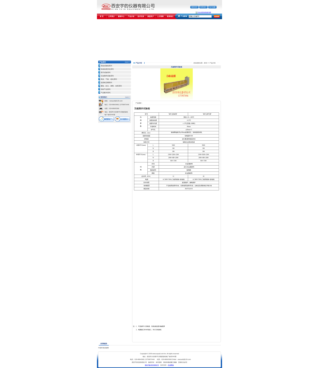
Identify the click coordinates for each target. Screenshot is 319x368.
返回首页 (194, 7)
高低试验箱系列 (106, 66)
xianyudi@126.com (115, 101)
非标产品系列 (105, 89)
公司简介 (111, 16)
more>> (127, 62)
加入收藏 (212, 7)
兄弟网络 (171, 365)
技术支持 (141, 16)
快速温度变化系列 (107, 69)
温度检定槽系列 (106, 82)
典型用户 (150, 16)
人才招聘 (160, 16)
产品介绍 (131, 16)
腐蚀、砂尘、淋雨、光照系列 (111, 86)
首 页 (102, 16)
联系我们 (203, 7)
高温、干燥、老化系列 (109, 79)
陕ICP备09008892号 (152, 365)
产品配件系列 (105, 93)
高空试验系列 (105, 72)
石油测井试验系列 (107, 76)
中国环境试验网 (103, 348)
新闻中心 (121, 16)
